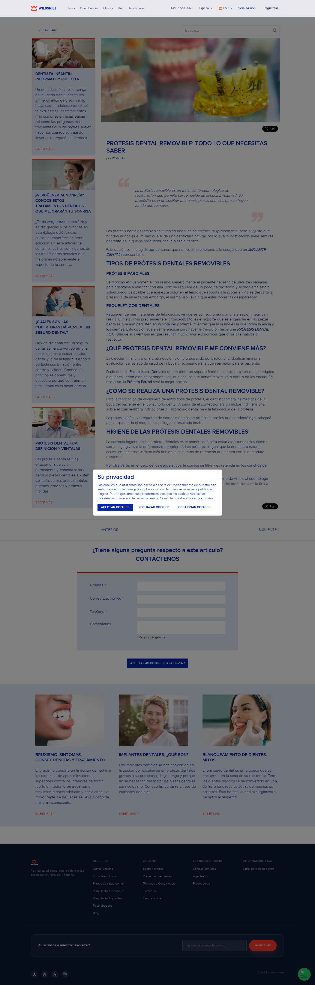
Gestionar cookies (194, 507)
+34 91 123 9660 (182, 8)
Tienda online (137, 8)
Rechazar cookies (153, 507)
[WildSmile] (43, 8)
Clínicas (108, 8)
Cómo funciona (89, 8)
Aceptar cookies (115, 507)
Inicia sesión (246, 8)
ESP (226, 8)
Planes (71, 8)
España (204, 8)
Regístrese (271, 8)
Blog (120, 8)
